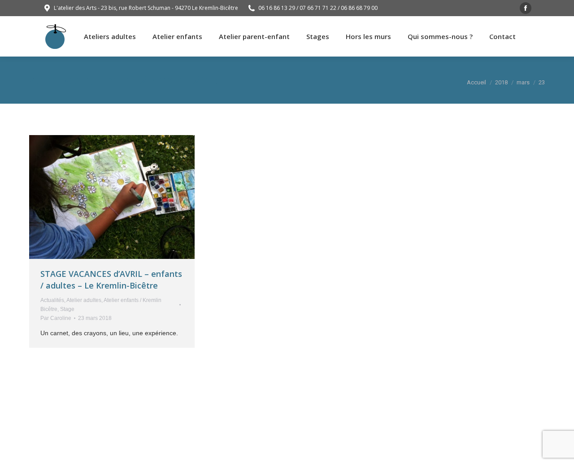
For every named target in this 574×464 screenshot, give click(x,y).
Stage (67, 309)
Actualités (52, 300)
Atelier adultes (83, 300)
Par (55, 318)
